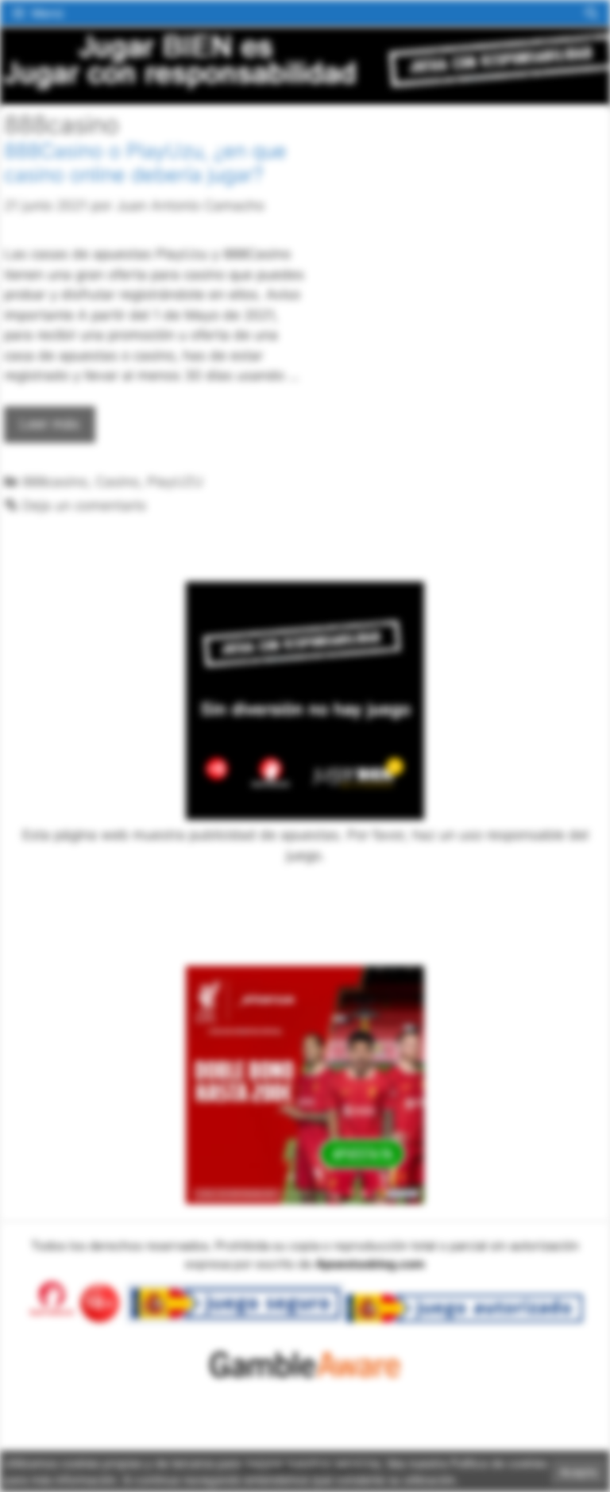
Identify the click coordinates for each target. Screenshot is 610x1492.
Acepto (578, 1472)
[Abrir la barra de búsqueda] (591, 13)
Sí (508, 184)
